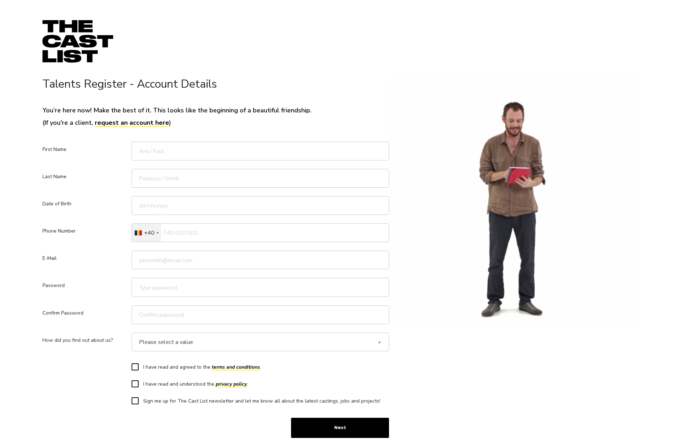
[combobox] (146, 233)
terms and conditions (236, 367)
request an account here (132, 122)
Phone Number (59, 231)
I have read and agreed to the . (202, 367)
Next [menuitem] (340, 427)
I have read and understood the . (195, 384)
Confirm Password (62, 313)
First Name (54, 149)
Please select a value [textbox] (166, 342)
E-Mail (49, 258)
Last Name (54, 176)
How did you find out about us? (77, 340)
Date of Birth (56, 203)
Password (53, 285)
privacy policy (231, 384)
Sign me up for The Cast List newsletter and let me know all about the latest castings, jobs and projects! (261, 401)
